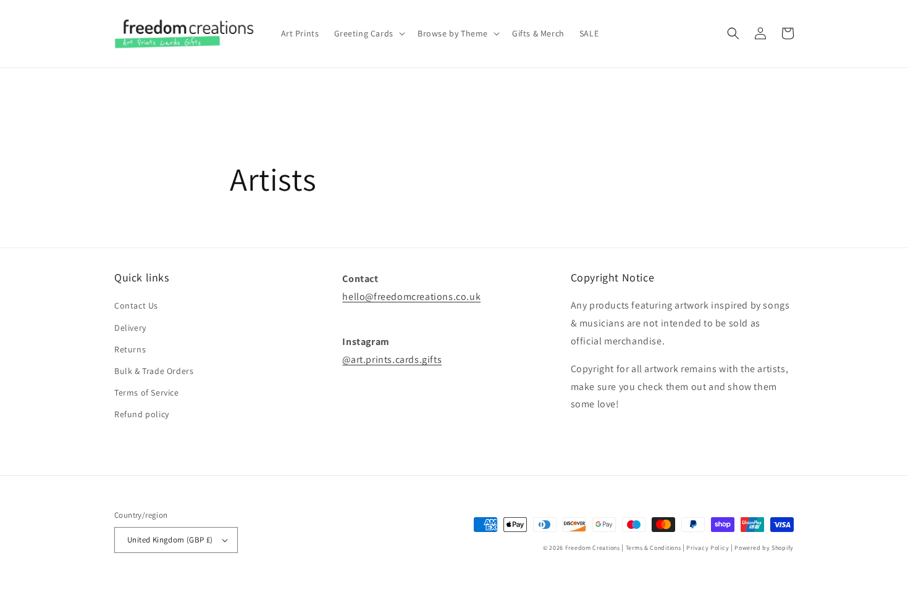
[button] (368, 33)
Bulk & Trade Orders (153, 370)
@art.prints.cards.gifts (392, 359)
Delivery (130, 327)
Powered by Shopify (764, 548)
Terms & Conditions (653, 548)
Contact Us (136, 305)
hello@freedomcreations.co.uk (411, 296)
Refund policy (141, 414)
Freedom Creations (592, 548)
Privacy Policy (707, 548)
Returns (130, 349)
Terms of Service (146, 392)
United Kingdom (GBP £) (170, 539)
